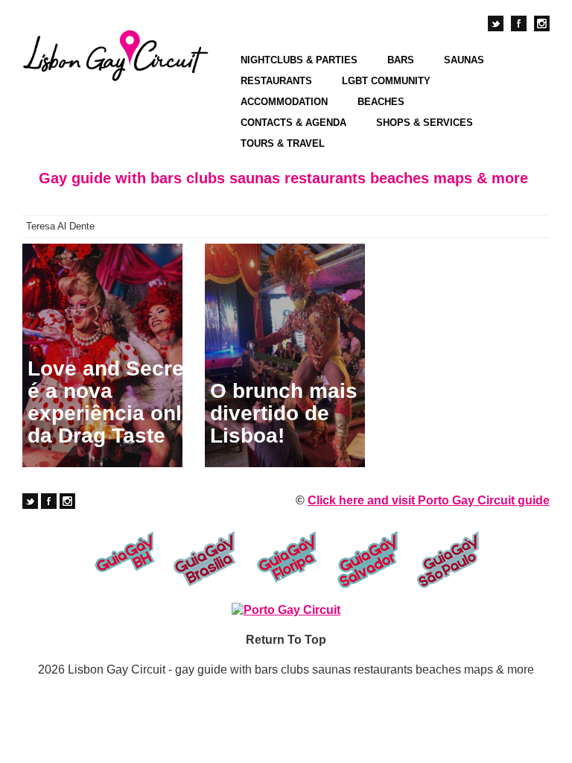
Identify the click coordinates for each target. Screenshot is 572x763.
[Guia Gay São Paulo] (448, 559)
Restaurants (276, 80)
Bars (400, 60)
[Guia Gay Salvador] (367, 559)
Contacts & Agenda (293, 122)
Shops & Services (424, 122)
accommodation (284, 101)
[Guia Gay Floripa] (286, 559)
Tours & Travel (283, 143)
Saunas (464, 60)
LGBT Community (386, 80)
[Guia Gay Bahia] (124, 559)
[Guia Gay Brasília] (205, 559)
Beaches (381, 101)
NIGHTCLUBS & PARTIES (299, 60)
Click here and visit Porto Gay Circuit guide (429, 500)
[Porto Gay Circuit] (286, 610)
